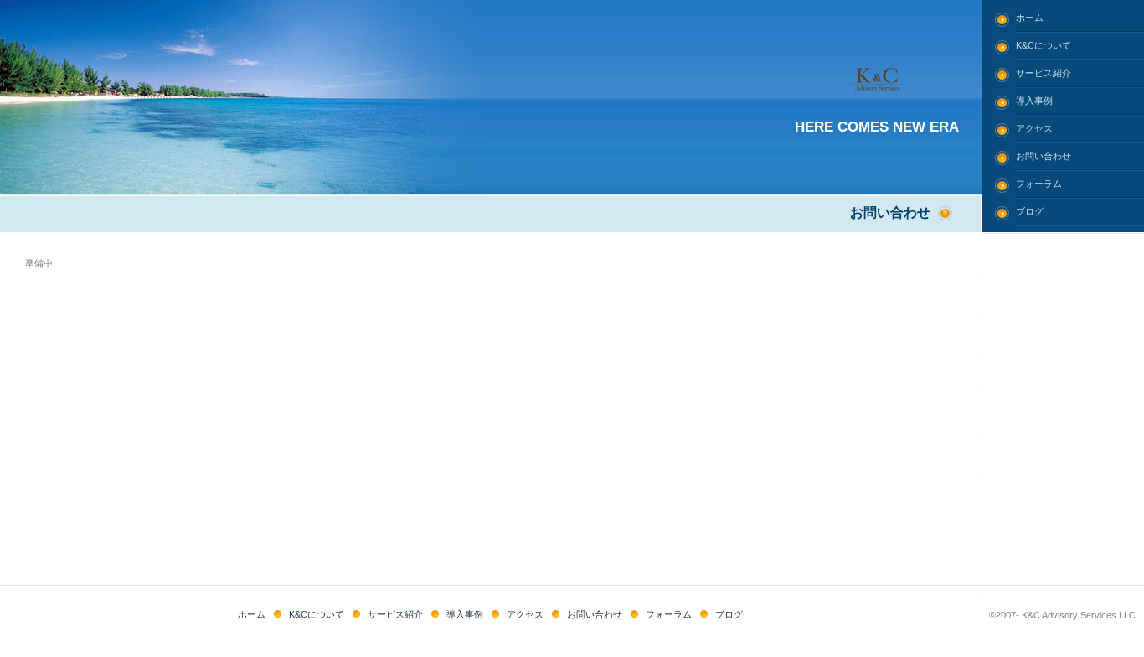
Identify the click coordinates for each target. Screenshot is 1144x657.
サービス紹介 (1043, 73)
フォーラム (1039, 183)
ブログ (1030, 211)
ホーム (1030, 18)
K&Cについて (1043, 45)
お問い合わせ (1043, 156)
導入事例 (1034, 101)
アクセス (1034, 128)
